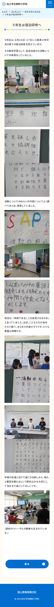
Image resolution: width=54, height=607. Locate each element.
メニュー (50, 5)
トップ (4, 11)
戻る (26, 564)
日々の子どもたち (32, 11)
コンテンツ (16, 11)
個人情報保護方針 (27, 592)
